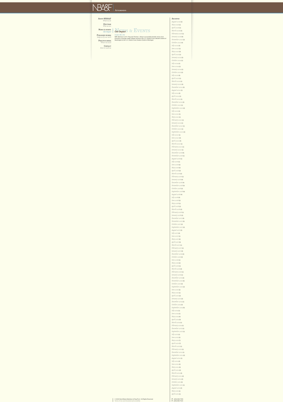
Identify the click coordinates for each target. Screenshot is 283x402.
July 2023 (175, 75)
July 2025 (175, 46)
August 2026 (176, 22)
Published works (104, 36)
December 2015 (177, 278)
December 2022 (177, 87)
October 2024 (176, 60)
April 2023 (175, 78)
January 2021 (176, 123)
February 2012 (177, 376)
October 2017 (176, 224)
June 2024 (175, 66)
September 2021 (177, 108)
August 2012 (176, 358)
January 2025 (176, 57)
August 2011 (176, 388)
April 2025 (175, 54)
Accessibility (136, 401)
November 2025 (177, 40)
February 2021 (177, 120)
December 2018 (177, 183)
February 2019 (177, 177)
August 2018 (176, 194)
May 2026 (175, 25)
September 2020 (177, 132)
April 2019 (175, 171)
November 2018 (177, 186)
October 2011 (176, 382)
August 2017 (176, 230)
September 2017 (177, 227)
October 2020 (176, 129)
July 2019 (175, 162)
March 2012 (176, 373)
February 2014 (177, 325)
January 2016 (176, 275)
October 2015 (176, 284)
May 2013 (175, 340)
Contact (105, 47)
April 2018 (175, 206)
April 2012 (175, 370)
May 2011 (175, 391)
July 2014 (175, 311)
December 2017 (177, 218)
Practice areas (104, 41)
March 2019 (176, 174)
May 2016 (175, 263)
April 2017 (175, 242)
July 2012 (175, 361)
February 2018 (177, 212)
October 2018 (176, 188)
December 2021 (177, 102)
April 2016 (175, 266)
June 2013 (175, 337)
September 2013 (177, 331)
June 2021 (175, 114)
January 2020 (176, 150)
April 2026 (175, 28)
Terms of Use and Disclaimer (123, 401)
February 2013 (177, 349)
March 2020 (176, 144)
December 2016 (177, 254)
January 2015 (176, 299)
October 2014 (176, 305)
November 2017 (177, 221)
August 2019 (176, 159)
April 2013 (175, 343)
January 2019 (176, 180)
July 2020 (175, 135)
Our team (107, 25)
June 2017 (175, 236)
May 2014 (175, 317)
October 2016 (176, 257)
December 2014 (177, 302)
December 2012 (177, 352)
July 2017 (175, 233)
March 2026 (176, 31)
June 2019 (175, 165)
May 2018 (175, 203)
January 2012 (176, 379)
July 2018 (175, 197)
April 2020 (175, 141)
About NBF (107, 21)
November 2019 (177, 156)
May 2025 (175, 52)
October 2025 (176, 43)
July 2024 (175, 63)
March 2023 (176, 81)
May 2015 (175, 293)
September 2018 (177, 191)
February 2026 (177, 34)
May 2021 (175, 117)
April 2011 (175, 394)
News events (104, 30)
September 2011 (177, 385)
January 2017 (176, 251)
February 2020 (177, 147)
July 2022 (175, 93)
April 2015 (175, 296)
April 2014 (175, 320)
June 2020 (175, 138)
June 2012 (175, 364)
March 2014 (176, 322)
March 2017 (176, 245)
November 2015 (177, 281)
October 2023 (176, 72)
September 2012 (177, 355)
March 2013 (176, 346)
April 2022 (175, 96)
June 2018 (175, 200)
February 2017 (177, 248)
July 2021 (175, 111)
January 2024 (176, 69)
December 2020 (177, 126)
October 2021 (176, 105)
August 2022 (176, 90)
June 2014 (175, 314)
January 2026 (176, 37)
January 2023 (176, 84)
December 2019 (177, 153)
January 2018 (176, 215)
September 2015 (177, 287)
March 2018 (176, 209)
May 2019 (175, 168)
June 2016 (175, 260)
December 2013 (177, 328)
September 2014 (177, 308)
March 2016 (176, 269)
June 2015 (175, 290)
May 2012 (175, 367)
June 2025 (175, 49)
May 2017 (175, 239)
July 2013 (175, 334)
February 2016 (177, 272)
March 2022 (176, 99)
